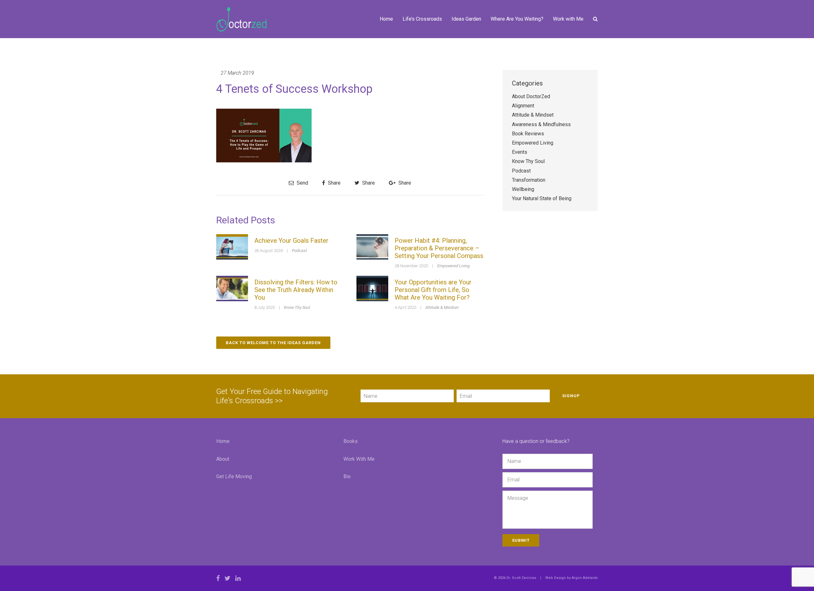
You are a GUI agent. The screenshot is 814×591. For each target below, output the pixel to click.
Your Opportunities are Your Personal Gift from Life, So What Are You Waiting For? (433, 289)
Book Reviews (528, 134)
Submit (521, 540)
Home (386, 19)
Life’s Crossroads (422, 19)
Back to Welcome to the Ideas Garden (273, 342)
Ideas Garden (466, 19)
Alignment (523, 106)
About (222, 459)
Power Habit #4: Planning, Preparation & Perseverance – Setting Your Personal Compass (439, 248)
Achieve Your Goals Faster (291, 240)
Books (350, 441)
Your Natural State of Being (541, 198)
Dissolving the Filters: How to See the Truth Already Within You (295, 289)
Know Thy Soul (297, 307)
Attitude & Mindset (442, 307)
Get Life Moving (234, 476)
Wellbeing (523, 189)
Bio (347, 476)
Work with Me (568, 19)
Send (301, 183)
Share (334, 183)
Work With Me (359, 459)
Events (519, 152)
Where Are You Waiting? (517, 19)
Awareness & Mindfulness (541, 124)
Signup (571, 395)
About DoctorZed (531, 96)
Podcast (299, 250)
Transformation (528, 180)
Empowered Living (453, 265)
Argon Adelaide (585, 578)
